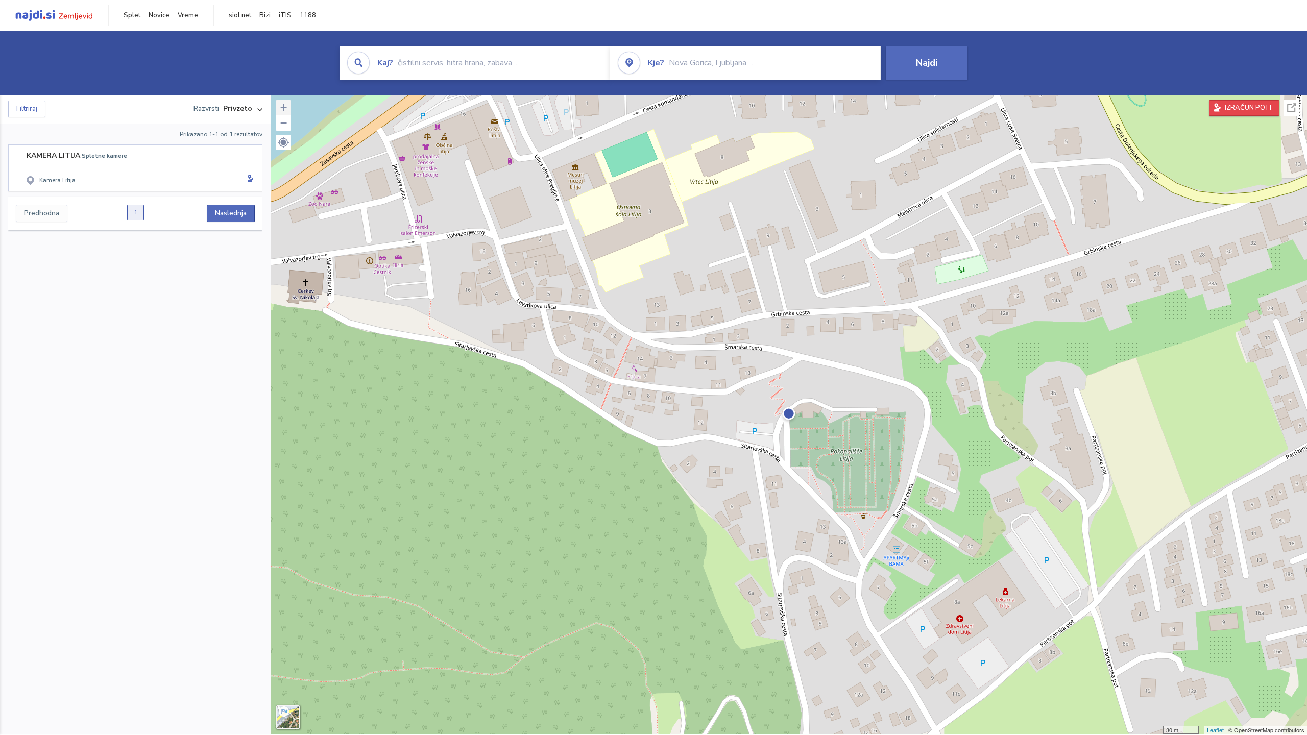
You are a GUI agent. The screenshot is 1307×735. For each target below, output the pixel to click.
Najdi (926, 63)
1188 (308, 15)
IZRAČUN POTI (1248, 107)
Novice (159, 15)
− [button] (283, 122)
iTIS (285, 15)
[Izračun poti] (248, 179)
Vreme (188, 15)
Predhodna (41, 213)
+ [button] (283, 107)
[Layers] (288, 717)
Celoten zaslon (1291, 108)
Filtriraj (26, 108)
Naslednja (231, 213)
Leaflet (1215, 730)
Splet (132, 15)
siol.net (240, 15)
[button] (283, 142)
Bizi (265, 15)
